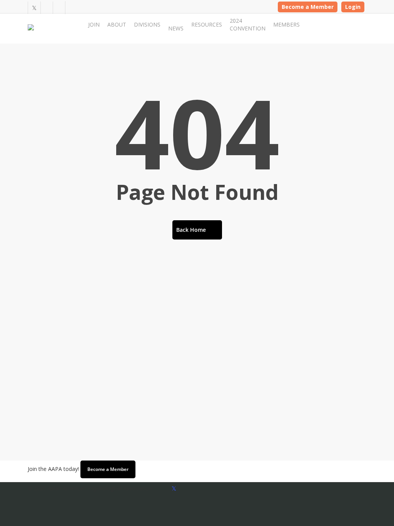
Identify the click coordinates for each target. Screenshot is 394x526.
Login (353, 6)
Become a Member (308, 6)
